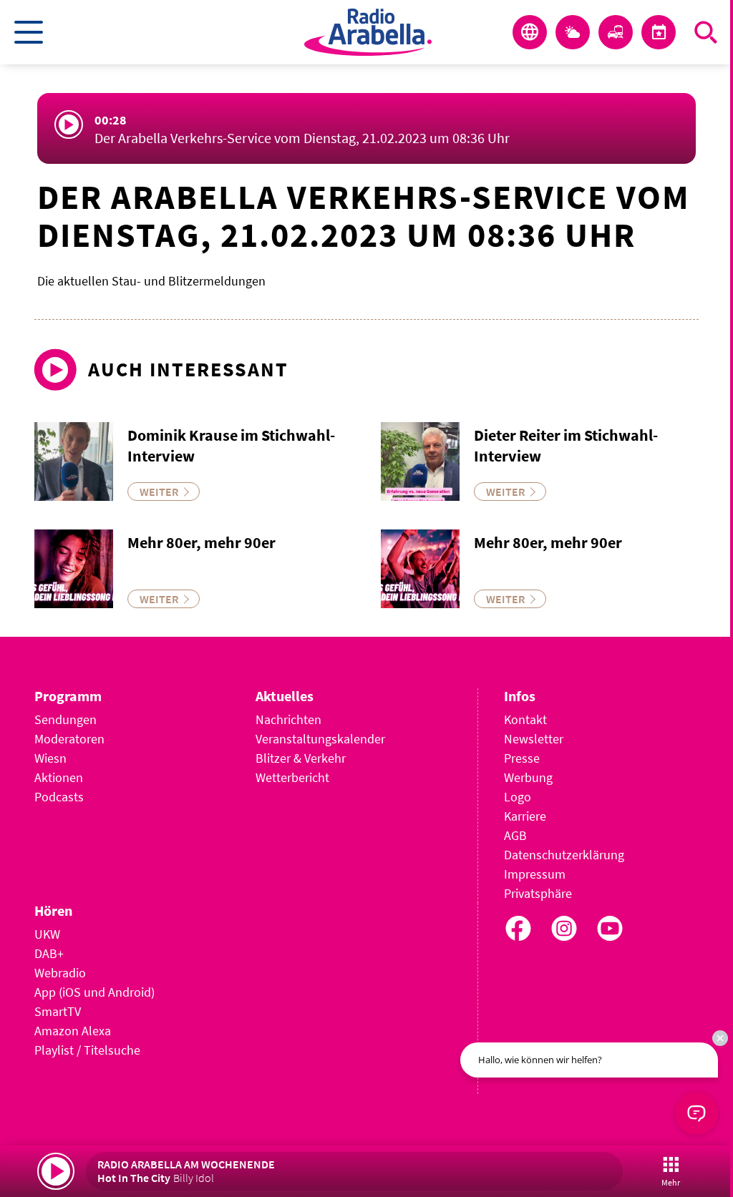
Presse (522, 758)
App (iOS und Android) (94, 992)
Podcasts (59, 796)
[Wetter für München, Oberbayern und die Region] (572, 32)
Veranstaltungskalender (320, 739)
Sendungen (65, 719)
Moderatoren (69, 739)
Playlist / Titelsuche (87, 1050)
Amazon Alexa (72, 1030)
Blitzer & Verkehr (301, 758)
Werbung (528, 777)
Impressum (534, 874)
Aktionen (58, 777)
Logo (517, 796)
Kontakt (525, 719)
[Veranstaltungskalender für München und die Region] (658, 32)
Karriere (525, 816)
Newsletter (533, 739)
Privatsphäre (538, 893)
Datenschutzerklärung (564, 854)
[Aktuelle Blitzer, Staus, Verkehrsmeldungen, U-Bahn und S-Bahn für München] (615, 32)
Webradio (60, 972)
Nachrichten (288, 719)
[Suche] (706, 32)
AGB (515, 835)
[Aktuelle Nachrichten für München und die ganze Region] (530, 32)
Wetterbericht (292, 777)
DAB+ (49, 953)
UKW (47, 934)
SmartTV (57, 1011)
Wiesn (50, 758)
